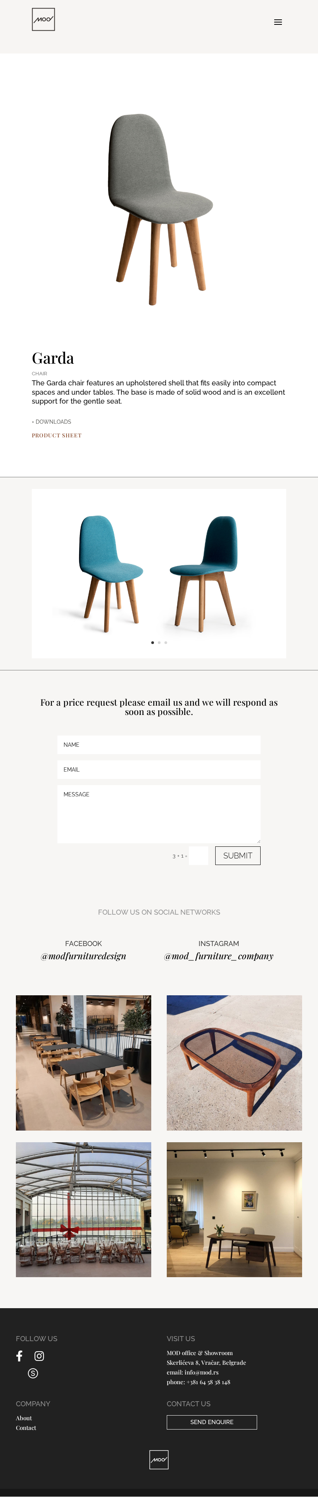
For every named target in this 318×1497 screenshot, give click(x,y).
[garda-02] (159, 656)
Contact (26, 1427)
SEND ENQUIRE (211, 1422)
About (24, 1418)
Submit (237, 855)
